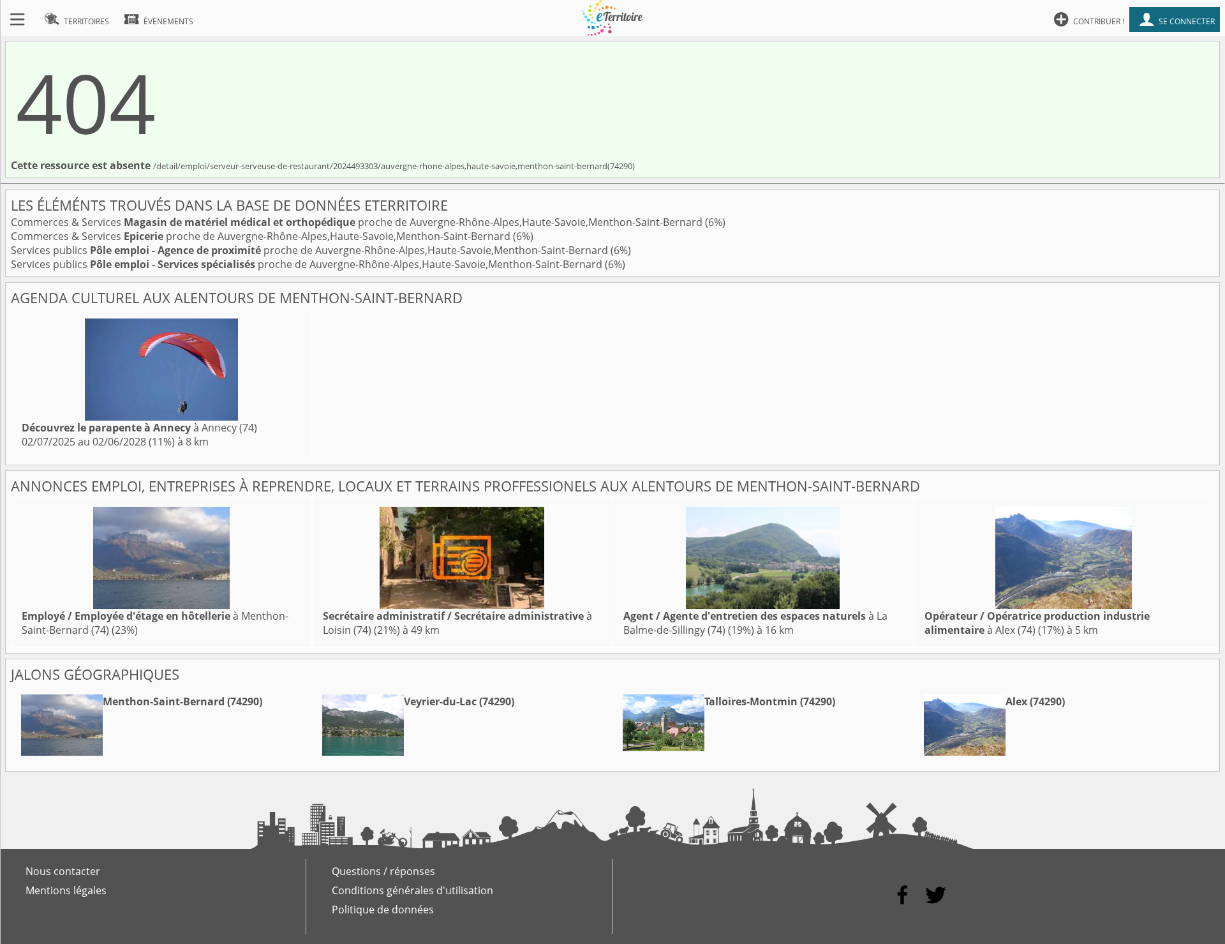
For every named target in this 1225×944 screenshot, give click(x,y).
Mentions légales (66, 890)
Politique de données (383, 910)
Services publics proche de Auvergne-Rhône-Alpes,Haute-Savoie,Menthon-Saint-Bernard (311, 250)
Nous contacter (63, 871)
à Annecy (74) (139, 428)
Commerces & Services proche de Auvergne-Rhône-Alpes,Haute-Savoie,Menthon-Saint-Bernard (358, 222)
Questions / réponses (383, 871)
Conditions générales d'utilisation (412, 890)
